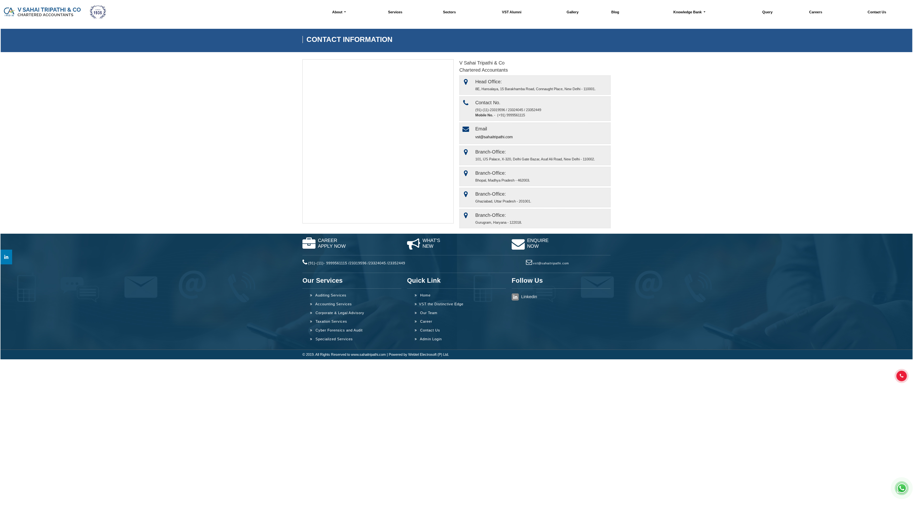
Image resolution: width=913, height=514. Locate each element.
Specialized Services (333, 339)
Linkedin (528, 296)
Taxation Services (330, 321)
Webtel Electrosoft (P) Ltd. (428, 354)
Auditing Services (330, 295)
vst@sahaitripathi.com (494, 137)
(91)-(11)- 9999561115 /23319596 (337, 263)
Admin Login (430, 339)
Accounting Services (333, 304)
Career (425, 321)
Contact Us (877, 12)
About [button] (337, 12)
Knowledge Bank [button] (688, 12)
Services (395, 12)
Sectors (449, 12)
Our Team (428, 313)
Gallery (572, 12)
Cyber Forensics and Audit (338, 330)
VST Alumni (511, 12)
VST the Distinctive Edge (441, 304)
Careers (815, 12)
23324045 (377, 263)
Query (767, 12)
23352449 (396, 263)
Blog (615, 12)
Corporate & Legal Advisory (339, 313)
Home (425, 295)
